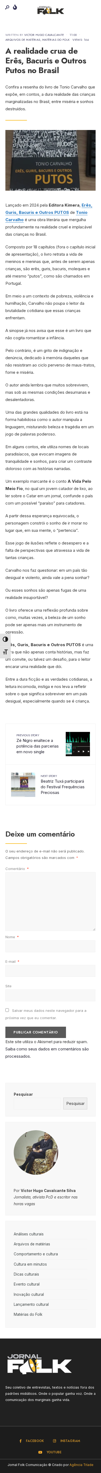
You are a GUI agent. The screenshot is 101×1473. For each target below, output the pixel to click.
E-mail (12, 961)
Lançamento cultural (31, 1304)
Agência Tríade (81, 1465)
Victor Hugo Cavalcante (44, 35)
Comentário (17, 868)
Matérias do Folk (56, 39)
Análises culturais (29, 1234)
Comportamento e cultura (36, 1254)
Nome (12, 937)
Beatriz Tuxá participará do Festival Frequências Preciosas (63, 784)
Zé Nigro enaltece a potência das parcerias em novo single (37, 743)
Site (8, 986)
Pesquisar (23, 1094)
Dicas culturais (26, 1274)
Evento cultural (27, 1284)
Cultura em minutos (30, 1264)
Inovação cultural (29, 1294)
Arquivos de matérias (22, 39)
